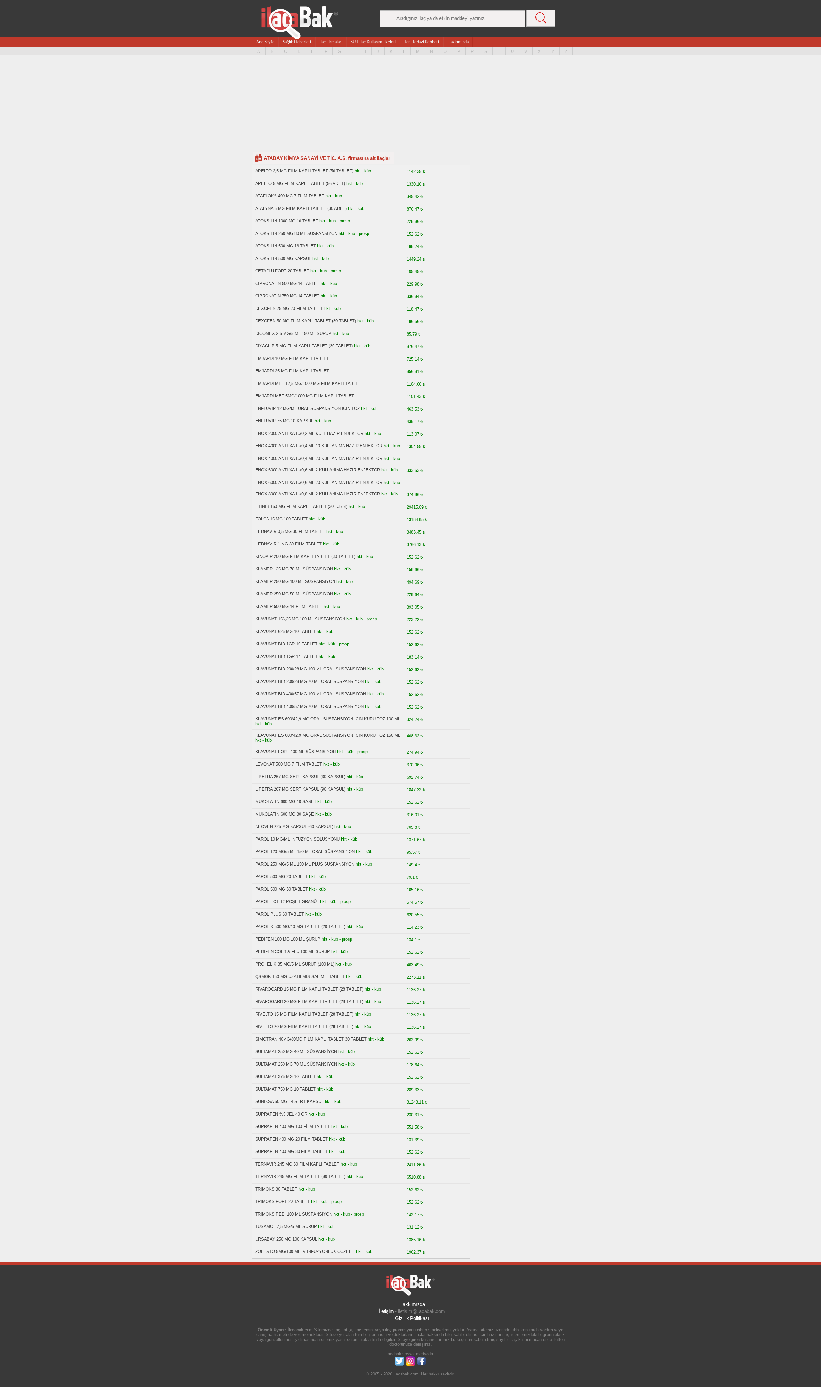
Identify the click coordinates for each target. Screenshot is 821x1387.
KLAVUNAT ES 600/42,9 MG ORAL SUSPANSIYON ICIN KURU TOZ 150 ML (327, 735)
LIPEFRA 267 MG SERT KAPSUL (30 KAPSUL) (300, 776)
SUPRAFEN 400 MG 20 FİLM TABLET (291, 1139)
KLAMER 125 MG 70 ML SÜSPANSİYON (294, 569)
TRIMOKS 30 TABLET (276, 1189)
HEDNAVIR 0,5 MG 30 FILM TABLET (290, 531)
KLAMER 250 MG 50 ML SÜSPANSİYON (294, 594)
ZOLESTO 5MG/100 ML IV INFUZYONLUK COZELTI (305, 1251)
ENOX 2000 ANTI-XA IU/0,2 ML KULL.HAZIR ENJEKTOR (309, 433)
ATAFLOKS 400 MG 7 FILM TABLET (289, 196)
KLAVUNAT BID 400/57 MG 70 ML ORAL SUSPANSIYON (309, 706)
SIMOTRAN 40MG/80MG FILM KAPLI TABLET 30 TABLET (311, 1039)
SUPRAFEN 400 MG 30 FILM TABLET (291, 1151)
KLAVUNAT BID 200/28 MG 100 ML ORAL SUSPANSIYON (310, 669)
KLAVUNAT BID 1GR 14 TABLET (286, 656)
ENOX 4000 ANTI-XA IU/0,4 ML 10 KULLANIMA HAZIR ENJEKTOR (318, 446)
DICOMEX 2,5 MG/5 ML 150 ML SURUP (293, 333)
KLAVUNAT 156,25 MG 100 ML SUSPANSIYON (300, 619)
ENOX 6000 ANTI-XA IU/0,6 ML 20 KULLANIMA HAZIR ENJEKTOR (319, 482)
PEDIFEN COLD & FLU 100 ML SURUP (292, 951)
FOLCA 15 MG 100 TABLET (282, 519)
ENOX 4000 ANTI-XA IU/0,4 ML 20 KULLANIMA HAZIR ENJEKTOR (318, 458)
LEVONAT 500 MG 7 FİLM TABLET (288, 764)
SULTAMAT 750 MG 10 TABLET (285, 1089)
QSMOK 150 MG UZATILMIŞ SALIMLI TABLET (300, 976)
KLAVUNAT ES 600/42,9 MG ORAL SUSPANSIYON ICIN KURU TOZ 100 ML (327, 719)
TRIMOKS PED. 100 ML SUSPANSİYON (293, 1214)
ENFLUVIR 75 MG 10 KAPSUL (284, 421)
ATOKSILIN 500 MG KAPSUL (283, 258)
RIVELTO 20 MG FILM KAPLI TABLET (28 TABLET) (304, 1026)
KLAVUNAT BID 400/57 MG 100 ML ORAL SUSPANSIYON (310, 694)
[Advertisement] (410, 106)
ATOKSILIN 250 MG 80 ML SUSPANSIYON (296, 233)
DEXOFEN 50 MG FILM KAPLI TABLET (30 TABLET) (305, 321)
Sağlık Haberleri (297, 42)
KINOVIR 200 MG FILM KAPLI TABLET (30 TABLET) (305, 556)
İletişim (386, 1311)
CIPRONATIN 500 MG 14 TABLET (287, 283)
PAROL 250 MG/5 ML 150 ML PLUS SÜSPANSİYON (304, 864)
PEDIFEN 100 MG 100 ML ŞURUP (287, 939)
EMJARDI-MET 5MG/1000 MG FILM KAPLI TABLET (304, 396)
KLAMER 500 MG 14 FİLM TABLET (288, 606)
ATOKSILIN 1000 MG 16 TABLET (286, 221)
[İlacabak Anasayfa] (299, 22)
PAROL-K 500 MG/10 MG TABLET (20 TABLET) (300, 926)
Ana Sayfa (265, 42)
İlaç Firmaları (330, 42)
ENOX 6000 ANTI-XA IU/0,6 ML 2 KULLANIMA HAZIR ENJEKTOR (318, 470)
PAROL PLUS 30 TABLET (279, 914)
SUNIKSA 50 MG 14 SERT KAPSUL (289, 1101)
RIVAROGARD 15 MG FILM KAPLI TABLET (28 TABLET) (309, 989)
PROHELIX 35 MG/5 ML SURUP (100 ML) (294, 964)
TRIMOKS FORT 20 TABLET (282, 1201)
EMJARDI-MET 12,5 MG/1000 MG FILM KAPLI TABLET (308, 383)
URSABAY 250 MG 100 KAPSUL (286, 1239)
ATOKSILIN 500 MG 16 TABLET (285, 246)
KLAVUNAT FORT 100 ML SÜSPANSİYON (295, 751)
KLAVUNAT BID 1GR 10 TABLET (286, 644)
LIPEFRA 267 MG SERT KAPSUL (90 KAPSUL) (300, 789)
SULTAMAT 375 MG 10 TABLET (285, 1076)
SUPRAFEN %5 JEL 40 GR (281, 1114)
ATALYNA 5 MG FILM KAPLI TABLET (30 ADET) (301, 208)
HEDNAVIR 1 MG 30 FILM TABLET (288, 544)
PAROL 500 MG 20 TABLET (281, 876)
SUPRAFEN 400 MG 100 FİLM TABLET (292, 1126)
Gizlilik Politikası (412, 1318)
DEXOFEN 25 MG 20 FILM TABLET (289, 308)
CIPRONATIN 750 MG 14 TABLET (287, 296)
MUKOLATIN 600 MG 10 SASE (284, 801)
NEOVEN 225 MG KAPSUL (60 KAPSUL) (294, 826)
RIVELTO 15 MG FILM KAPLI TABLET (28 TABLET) (304, 1014)
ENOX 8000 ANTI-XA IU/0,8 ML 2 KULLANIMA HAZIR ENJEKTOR (318, 494)
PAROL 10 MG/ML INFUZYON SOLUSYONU (297, 839)
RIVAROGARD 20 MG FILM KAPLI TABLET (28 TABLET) (309, 1001)
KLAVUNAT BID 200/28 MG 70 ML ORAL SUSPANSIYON (309, 681)
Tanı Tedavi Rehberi (421, 42)
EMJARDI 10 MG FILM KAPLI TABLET (292, 358)
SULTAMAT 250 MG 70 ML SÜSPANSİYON (296, 1064)
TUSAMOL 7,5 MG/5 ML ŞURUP (286, 1226)
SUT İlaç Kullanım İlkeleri (373, 42)
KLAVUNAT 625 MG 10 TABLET (285, 631)
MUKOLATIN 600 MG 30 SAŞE (284, 814)
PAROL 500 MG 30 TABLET (281, 889)
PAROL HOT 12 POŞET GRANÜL (287, 901)
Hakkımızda (458, 42)
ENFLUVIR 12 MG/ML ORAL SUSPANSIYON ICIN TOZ (307, 408)
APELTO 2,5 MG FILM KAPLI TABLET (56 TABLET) (304, 171)
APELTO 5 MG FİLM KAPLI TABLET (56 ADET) (300, 183)
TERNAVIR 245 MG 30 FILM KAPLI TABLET (297, 1164)
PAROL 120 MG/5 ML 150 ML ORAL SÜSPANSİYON (305, 851)
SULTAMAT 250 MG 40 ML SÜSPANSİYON (296, 1051)
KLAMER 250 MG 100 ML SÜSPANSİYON (295, 581)
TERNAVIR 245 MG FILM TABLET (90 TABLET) (300, 1176)
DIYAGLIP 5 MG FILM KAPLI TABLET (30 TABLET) (304, 346)
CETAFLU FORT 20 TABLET (282, 271)
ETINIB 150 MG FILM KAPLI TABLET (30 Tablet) (301, 506)
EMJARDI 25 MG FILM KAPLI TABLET (292, 371)
